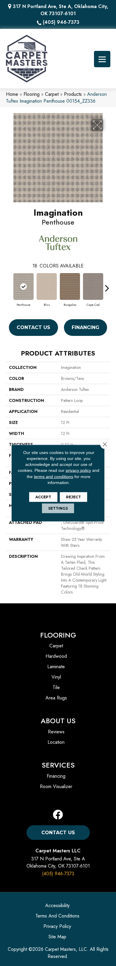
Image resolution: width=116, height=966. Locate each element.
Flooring (31, 94)
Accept (43, 497)
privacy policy (78, 470)
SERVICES (58, 765)
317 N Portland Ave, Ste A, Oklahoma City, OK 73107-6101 (60, 10)
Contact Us (33, 327)
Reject (73, 497)
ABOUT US (58, 721)
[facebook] (58, 815)
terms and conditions (53, 476)
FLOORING (58, 635)
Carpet (52, 94)
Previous (8, 285)
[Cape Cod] (93, 286)
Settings (58, 508)
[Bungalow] (69, 286)
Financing (85, 327)
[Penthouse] (23, 286)
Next (107, 285)
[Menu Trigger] (102, 59)
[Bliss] (46, 286)
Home (12, 94)
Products (73, 94)
